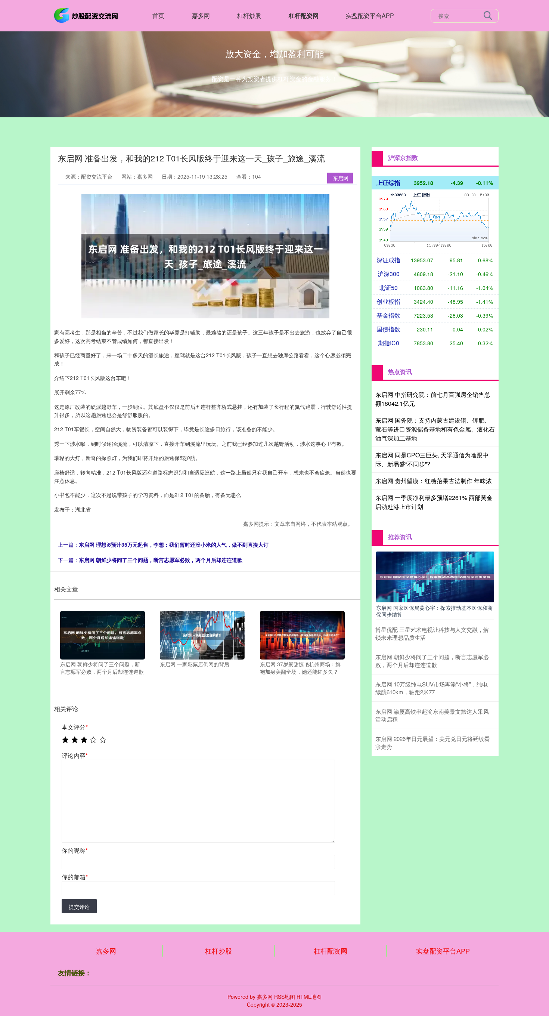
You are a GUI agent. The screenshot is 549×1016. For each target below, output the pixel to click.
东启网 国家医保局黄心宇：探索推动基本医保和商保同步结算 (434, 611)
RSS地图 (284, 996)
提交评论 (79, 906)
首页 (158, 15)
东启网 (340, 178)
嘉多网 (201, 15)
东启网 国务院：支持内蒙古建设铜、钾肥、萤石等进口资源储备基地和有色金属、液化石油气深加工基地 (435, 429)
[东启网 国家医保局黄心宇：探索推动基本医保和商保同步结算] (435, 576)
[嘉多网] (87, 15)
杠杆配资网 (304, 15)
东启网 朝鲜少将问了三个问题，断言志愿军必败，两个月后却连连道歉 (160, 559)
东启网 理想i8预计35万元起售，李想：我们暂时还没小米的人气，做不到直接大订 (174, 544)
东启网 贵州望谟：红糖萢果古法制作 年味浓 (433, 480)
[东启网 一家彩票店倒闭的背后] (202, 634)
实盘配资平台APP (370, 15)
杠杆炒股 (249, 15)
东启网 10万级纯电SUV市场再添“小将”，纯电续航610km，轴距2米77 (431, 688)
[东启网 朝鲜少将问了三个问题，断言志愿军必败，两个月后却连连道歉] (102, 634)
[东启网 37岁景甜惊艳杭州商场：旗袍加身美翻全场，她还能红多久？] (302, 634)
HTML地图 (309, 996)
